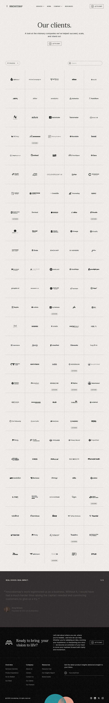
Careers (28, 673)
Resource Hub (46, 669)
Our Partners (30, 685)
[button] (40, 6)
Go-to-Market (10, 677)
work (49, 6)
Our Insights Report (48, 673)
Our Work (8, 681)
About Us (29, 669)
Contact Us (30, 677)
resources (69, 6)
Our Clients (29, 681)
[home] (16, 6)
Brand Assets (46, 677)
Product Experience (11, 673)
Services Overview (11, 669)
